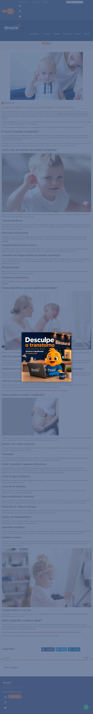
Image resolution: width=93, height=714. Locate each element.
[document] (46, 357)
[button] (68, 335)
